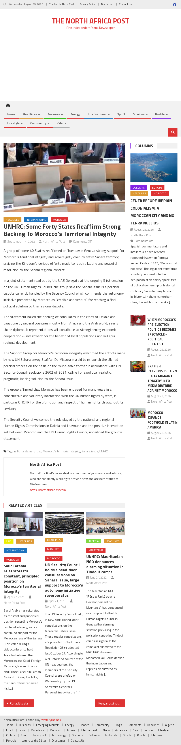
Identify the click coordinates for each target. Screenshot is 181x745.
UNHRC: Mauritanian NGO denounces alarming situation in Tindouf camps (105, 564)
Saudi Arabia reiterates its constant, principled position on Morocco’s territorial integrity (22, 578)
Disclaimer (107, 4)
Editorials (111, 735)
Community (38, 123)
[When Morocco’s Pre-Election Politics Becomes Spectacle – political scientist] (137, 320)
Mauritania (96, 550)
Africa (106, 730)
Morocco (59, 220)
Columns (144, 146)
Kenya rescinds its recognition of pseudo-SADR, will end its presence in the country (111, 703)
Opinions (139, 114)
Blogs (118, 725)
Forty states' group (29, 451)
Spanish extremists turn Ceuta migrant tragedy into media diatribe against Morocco (162, 378)
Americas (121, 730)
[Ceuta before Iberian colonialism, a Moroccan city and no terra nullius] (153, 167)
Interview (156, 735)
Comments (134, 725)
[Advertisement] (90, 68)
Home (11, 114)
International (97, 114)
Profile (160, 114)
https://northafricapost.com (48, 489)
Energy (75, 114)
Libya (22, 730)
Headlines (30, 114)
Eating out (39, 735)
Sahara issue (89, 451)
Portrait (11, 740)
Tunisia (71, 730)
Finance (84, 725)
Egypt (9, 730)
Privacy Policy (87, 4)
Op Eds (127, 735)
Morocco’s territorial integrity (61, 451)
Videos (61, 123)
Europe (157, 187)
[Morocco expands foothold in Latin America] (137, 413)
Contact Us (125, 4)
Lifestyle (13, 123)
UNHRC (104, 451)
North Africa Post (54, 241)
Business (53, 114)
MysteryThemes (51, 720)
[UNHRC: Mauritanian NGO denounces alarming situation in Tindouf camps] (105, 523)
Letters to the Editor (33, 740)
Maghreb (53, 549)
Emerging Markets (48, 725)
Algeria (94, 541)
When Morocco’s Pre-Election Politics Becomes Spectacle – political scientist (162, 332)
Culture (10, 735)
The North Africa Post (61, 4)
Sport (121, 114)
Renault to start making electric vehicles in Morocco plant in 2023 (22, 703)
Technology (59, 735)
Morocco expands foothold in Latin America (162, 420)
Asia (8, 541)
